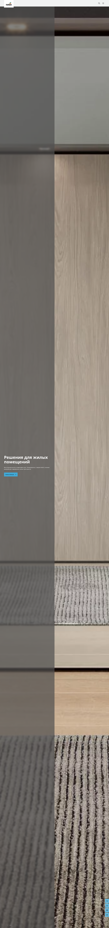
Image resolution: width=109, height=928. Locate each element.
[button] (5, 924)
